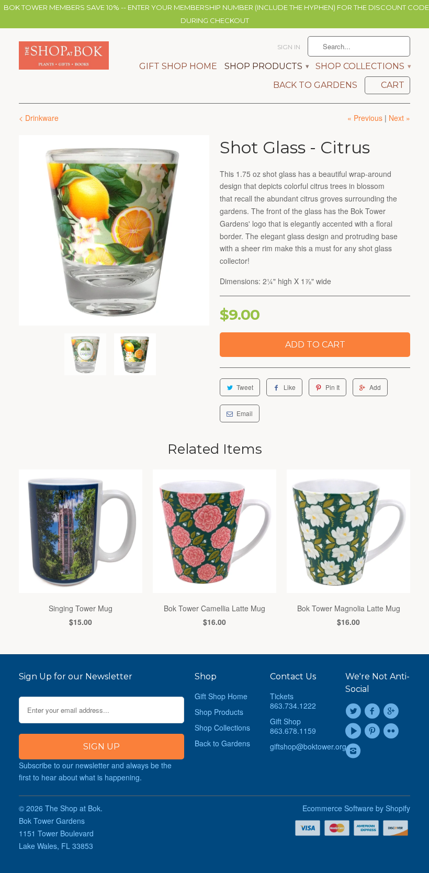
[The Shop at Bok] (64, 55)
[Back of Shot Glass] (114, 230)
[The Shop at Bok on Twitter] (354, 711)
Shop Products (266, 66)
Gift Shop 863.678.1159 (293, 726)
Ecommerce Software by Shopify (356, 808)
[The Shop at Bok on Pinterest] (373, 731)
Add (375, 387)
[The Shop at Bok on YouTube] (354, 731)
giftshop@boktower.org (308, 746)
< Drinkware (39, 118)
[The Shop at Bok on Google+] (392, 711)
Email (244, 413)
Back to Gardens (315, 85)
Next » (399, 118)
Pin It (332, 387)
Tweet (244, 387)
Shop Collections (362, 66)
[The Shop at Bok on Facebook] (373, 711)
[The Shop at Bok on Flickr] (392, 731)
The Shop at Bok (72, 808)
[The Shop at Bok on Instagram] (354, 751)
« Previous (364, 118)
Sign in (288, 47)
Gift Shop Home (178, 66)
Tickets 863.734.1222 (293, 701)
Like (290, 387)
